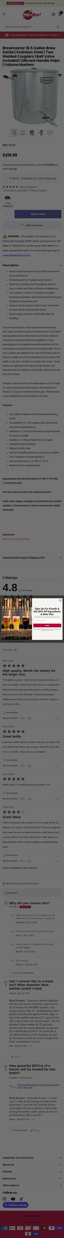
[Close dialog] (60, 600)
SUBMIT (47, 625)
